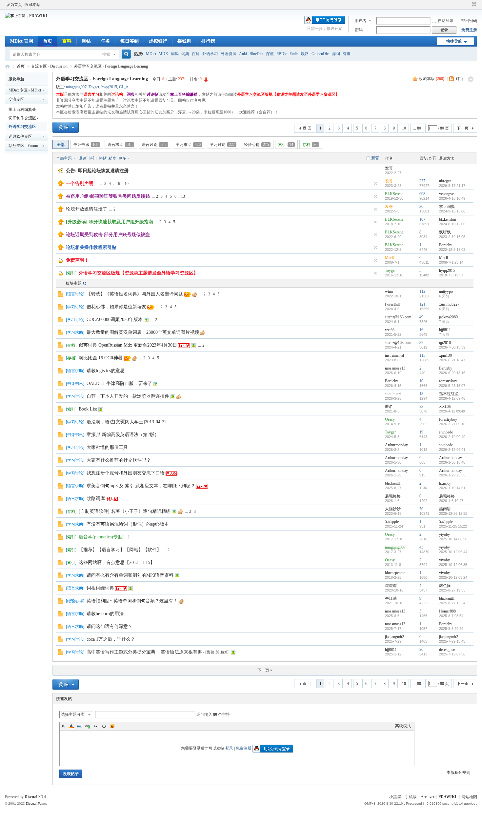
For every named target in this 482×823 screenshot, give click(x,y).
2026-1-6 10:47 (451, 501)
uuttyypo (446, 291)
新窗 (375, 158)
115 (422, 355)
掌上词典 (447, 206)
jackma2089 (448, 317)
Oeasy (390, 419)
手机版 (411, 796)
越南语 (445, 509)
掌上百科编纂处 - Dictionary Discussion (26, 110)
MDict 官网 (21, 41)
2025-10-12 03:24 (453, 577)
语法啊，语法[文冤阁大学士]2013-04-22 (127, 421)
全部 (61, 144)
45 (421, 547)
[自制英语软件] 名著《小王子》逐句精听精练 (125, 511)
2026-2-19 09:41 (452, 450)
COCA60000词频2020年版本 (115, 319)
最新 (83, 158)
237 (422, 181)
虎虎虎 (391, 585)
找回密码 (469, 20)
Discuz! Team (36, 803)
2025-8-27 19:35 (452, 590)
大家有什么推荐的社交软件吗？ (119, 460)
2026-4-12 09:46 (452, 398)
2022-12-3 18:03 (452, 249)
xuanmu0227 (449, 304)
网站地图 (469, 796)
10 (404, 128)
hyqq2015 (109, 87)
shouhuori (393, 393)
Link (87, 726)
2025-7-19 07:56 (452, 654)
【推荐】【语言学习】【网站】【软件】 (120, 549)
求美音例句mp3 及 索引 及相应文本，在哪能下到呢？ (141, 485)
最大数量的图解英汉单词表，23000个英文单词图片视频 (143, 332)
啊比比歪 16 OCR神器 (101, 357)
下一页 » (264, 670)
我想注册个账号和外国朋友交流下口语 (126, 473)
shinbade (446, 432)
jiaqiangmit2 (394, 636)
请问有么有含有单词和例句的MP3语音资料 (130, 575)
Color (71, 726)
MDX (163, 53)
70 (421, 509)
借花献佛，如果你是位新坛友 (116, 306)
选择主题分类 (73, 714)
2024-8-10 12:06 (452, 224)
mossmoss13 (395, 368)
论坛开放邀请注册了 (86, 209)
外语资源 (228, 53)
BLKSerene (394, 193)
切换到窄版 (473, 5)
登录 (229, 748)
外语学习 (210, 53)
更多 (122, 158)
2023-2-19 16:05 (452, 237)
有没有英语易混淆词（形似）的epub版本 (128, 524)
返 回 (307, 128)
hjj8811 (445, 330)
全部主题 (64, 158)
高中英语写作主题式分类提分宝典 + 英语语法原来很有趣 (144, 652)
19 (421, 432)
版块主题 (74, 283)
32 (421, 342)
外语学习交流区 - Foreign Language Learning (111, 66)
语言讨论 (154, 144)
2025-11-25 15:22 (453, 526)
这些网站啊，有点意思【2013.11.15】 (117, 562)
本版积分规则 (458, 772)
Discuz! (31, 796)
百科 (66, 41)
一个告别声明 (79, 183)
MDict (151, 53)
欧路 (305, 53)
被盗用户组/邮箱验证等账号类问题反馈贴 (108, 196)
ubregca (445, 181)
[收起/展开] (470, 79)
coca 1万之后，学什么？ (111, 639)
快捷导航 (454, 41)
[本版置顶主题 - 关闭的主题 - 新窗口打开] (61, 275)
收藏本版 (431, 78)
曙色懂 (445, 585)
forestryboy (448, 381)
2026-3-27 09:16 (452, 424)
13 (183, 196)
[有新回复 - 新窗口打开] (60, 295)
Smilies (112, 726)
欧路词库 (96, 498)
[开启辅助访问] (468, 5)
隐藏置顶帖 (375, 184)
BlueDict (256, 53)
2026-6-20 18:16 (452, 373)
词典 (185, 53)
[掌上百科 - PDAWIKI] (26, 15)
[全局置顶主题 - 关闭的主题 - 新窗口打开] (61, 262)
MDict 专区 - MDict (25, 90)
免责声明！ (77, 260)
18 (421, 393)
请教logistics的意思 (106, 370)
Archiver (427, 796)
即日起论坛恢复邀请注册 (103, 170)
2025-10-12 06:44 (453, 552)
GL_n (123, 87)
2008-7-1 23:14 (451, 262)
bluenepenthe (395, 573)
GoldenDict (320, 53)
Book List (88, 409)
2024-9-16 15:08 (452, 211)
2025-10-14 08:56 (453, 539)
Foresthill (392, 304)
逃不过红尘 (449, 393)
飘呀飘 (445, 232)
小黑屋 (395, 796)
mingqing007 (76, 87)
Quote (95, 726)
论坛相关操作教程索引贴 (91, 247)
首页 (47, 41)
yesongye (446, 193)
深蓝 (270, 53)
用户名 (360, 20)
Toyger (94, 87)
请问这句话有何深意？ (109, 626)
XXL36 (445, 406)
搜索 (106, 54)
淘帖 (86, 41)
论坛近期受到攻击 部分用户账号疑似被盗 (108, 234)
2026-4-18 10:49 (452, 198)
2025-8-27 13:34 (452, 603)
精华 (112, 158)
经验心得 (256, 144)
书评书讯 (85, 144)
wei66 (389, 330)
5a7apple (392, 521)
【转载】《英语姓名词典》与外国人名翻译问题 (135, 293)
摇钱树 (184, 41)
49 (421, 317)
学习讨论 (222, 144)
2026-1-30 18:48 (452, 462)
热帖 (103, 158)
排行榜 (208, 41)
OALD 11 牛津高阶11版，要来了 (119, 383)
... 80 (417, 128)
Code (104, 726)
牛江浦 (391, 598)
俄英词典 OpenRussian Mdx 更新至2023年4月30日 (128, 345)
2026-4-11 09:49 (452, 411)
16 (421, 330)
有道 (347, 53)
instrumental (394, 355)
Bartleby (445, 245)
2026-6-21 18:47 (452, 360)
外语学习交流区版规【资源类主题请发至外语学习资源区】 (138, 273)
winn (389, 291)
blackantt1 (393, 483)
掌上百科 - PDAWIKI (7, 66)
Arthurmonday (396, 445)
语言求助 (120, 144)
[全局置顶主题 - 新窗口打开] (61, 185)
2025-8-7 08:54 (451, 616)
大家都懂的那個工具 (107, 447)
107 (422, 219)
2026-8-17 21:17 (452, 186)
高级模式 (403, 726)
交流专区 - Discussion (49, 66)
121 (422, 304)
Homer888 (447, 611)
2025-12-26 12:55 (453, 513)
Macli (389, 257)
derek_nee (447, 649)
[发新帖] (65, 127)
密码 (359, 30)
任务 (105, 41)
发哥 (389, 168)
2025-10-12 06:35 (453, 565)
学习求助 (188, 144)
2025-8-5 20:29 (451, 629)
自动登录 (445, 20)
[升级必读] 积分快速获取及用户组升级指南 (109, 221)
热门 (93, 158)
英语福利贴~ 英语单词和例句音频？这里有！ (132, 600)
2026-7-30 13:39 (452, 347)
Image (79, 726)
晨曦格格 (393, 496)
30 (421, 206)
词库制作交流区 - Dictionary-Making (23, 119)
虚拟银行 (158, 41)
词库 (175, 53)
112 (422, 291)
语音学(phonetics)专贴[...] (104, 536)
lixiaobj (445, 483)
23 (421, 406)
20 (421, 649)
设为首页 (14, 4)
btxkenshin (447, 219)
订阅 (460, 78)
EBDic (281, 53)
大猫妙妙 (393, 509)
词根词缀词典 (100, 588)
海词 (336, 53)
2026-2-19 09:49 (452, 437)
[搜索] (125, 54)
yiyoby (444, 534)
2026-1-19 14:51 (452, 488)
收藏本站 (32, 4)
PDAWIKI (447, 796)
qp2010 (445, 342)
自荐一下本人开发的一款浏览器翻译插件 (128, 396)
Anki (243, 53)
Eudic (294, 53)
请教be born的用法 (105, 613)
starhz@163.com (398, 317)
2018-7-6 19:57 (451, 275)
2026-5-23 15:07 (452, 386)
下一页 (463, 128)
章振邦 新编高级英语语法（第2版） (123, 434)
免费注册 (469, 30)
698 (422, 193)
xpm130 (445, 355)
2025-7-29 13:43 (452, 641)
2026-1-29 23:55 (452, 475)
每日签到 (129, 41)
